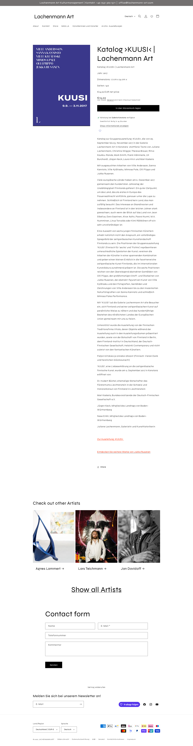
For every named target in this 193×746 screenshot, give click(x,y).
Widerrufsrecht (63, 739)
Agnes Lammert (48, 569)
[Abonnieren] (80, 704)
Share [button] (103, 467)
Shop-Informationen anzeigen (114, 126)
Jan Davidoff (131, 569)
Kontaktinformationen (115, 739)
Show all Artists (96, 589)
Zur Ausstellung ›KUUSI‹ (110, 439)
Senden (54, 665)
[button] (139, 16)
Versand (110, 100)
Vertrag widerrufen (96, 687)
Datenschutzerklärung (80, 739)
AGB (94, 739)
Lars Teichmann (90, 569)
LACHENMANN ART (47, 739)
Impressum (131, 739)
